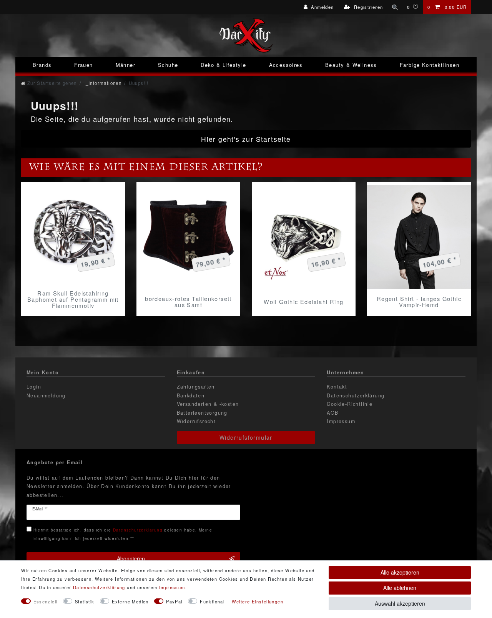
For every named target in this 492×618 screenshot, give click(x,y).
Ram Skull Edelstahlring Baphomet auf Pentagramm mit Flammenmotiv (73, 299)
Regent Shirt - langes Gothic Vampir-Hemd (419, 302)
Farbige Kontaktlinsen (429, 64)
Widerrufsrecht (196, 421)
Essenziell (45, 601)
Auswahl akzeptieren (400, 603)
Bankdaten (191, 395)
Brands (42, 64)
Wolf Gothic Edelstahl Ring (303, 301)
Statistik (85, 601)
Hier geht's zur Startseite (246, 139)
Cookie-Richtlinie (349, 403)
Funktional (212, 601)
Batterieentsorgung (202, 412)
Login (34, 386)
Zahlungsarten (196, 386)
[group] (188, 237)
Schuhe (168, 64)
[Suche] (395, 7)
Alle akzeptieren (400, 572)
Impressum (341, 421)
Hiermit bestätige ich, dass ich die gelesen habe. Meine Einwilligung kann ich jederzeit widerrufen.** (122, 534)
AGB (332, 412)
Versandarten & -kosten (208, 403)
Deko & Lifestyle (223, 64)
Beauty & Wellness (351, 64)
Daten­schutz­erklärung (99, 587)
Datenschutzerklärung (355, 395)
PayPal (174, 601)
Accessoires (286, 64)
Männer (125, 64)
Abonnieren (131, 558)
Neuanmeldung (46, 395)
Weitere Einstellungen (257, 601)
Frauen (83, 64)
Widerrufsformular (246, 437)
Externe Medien (130, 601)
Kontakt (337, 386)
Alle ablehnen (399, 587)
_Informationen (102, 83)
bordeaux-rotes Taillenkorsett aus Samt (188, 302)
